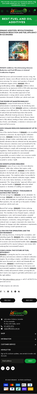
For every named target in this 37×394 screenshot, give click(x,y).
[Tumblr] (12, 291)
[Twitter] (4, 291)
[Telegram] (15, 291)
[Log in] (29, 11)
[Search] (7, 11)
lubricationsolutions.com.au (11, 279)
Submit (30, 361)
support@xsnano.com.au (11, 329)
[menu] (2, 11)
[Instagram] (8, 368)
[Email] (19, 291)
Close (35, 2)
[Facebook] (1, 291)
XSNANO (21, 83)
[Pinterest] (8, 291)
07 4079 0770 (9, 326)
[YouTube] (13, 368)
